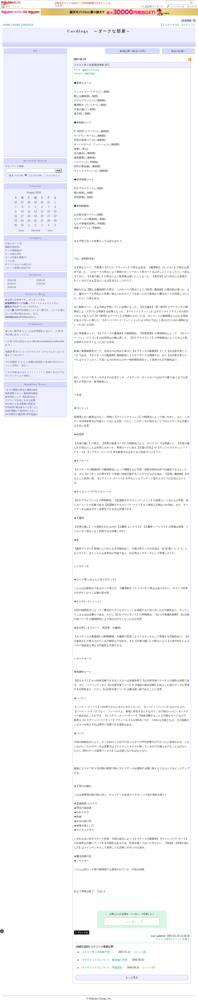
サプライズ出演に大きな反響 (20, 400)
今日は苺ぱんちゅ (22, 341)
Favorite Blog (35, 294)
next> (50, 230)
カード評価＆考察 (14, 257)
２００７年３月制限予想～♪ (98, 952)
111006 (186, 20)
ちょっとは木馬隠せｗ (34, 331)
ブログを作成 (177, 6)
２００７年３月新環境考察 (89, 64)
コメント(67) (163, 939)
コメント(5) (139, 952)
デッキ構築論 (12, 250)
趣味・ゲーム (12, 6)
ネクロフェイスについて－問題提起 (102, 967)
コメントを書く (181, 939)
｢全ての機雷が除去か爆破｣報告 (21, 389)
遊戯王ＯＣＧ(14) (90, 70)
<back (21, 230)
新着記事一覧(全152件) (132, 51)
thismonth (35, 230)
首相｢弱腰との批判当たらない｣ (21, 410)
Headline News (35, 384)
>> (151, 6)
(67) (107, 64)
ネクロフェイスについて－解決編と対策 (104, 959)
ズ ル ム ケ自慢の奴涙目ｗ (31, 362)
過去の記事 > (178, 51)
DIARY (16, 24)
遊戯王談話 (11, 247)
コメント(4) (148, 967)
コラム (8, 261)
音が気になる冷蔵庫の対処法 (20, 403)
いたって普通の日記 (15, 267)
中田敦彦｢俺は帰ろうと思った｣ (21, 407)
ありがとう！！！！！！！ (31, 372)
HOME (7, 24)
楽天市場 (191, 6)
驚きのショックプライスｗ (27, 351)
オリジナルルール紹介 (16, 264)
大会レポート (12, 243)
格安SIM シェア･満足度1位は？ (21, 396)
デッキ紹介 (11, 254)
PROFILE (28, 24)
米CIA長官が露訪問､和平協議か (21, 414)
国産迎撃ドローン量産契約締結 (21, 393)
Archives (35, 274)
